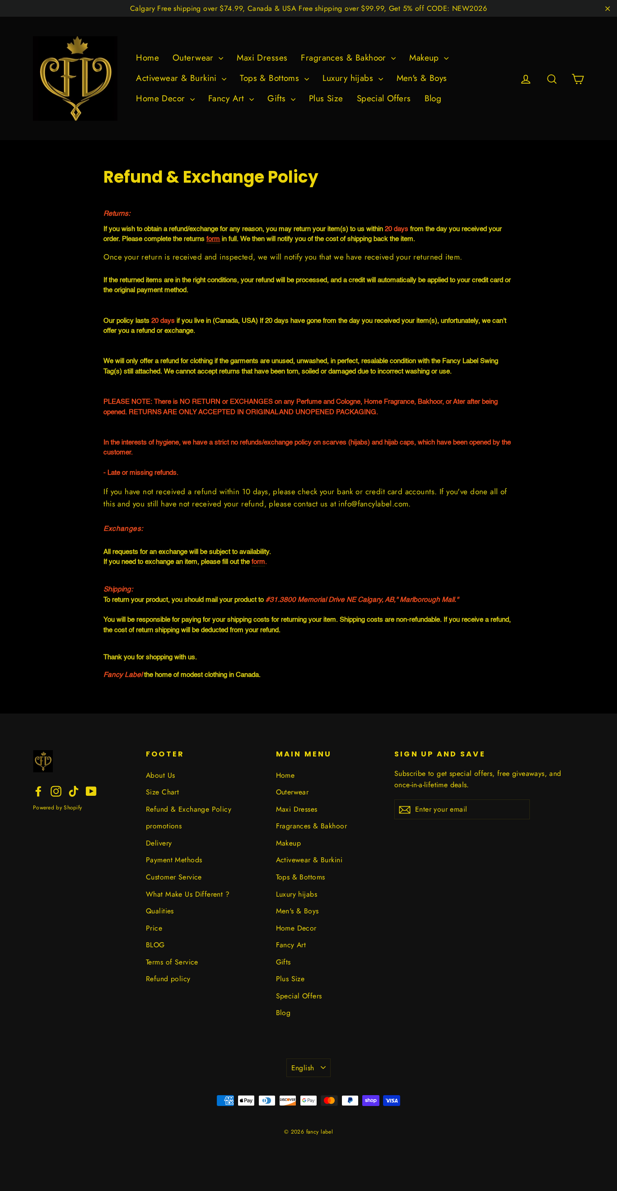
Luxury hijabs (349, 78)
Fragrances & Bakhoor (345, 58)
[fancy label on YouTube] (91, 791)
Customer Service (174, 877)
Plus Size (326, 98)
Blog (433, 98)
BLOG (155, 945)
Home (147, 58)
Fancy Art (227, 98)
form (213, 239)
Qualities (160, 911)
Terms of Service (172, 962)
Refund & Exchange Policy (188, 809)
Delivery (159, 843)
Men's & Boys (422, 78)
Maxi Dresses (262, 58)
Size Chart (162, 792)
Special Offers (384, 98)
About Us (160, 775)
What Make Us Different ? (187, 894)
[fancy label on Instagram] (56, 791)
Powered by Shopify (57, 807)
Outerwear (194, 58)
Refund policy (168, 979)
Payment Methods (174, 860)
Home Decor (162, 98)
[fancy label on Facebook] (38, 791)
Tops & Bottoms (271, 78)
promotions (164, 826)
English (302, 1068)
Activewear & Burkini (178, 78)
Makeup (425, 58)
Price (154, 928)
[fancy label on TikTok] (73, 791)
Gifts (278, 98)
